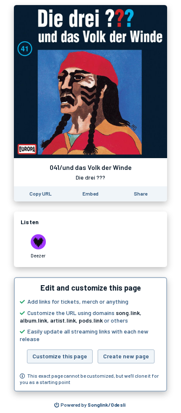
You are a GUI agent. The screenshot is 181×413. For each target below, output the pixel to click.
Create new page (126, 356)
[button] (90, 334)
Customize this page (59, 356)
